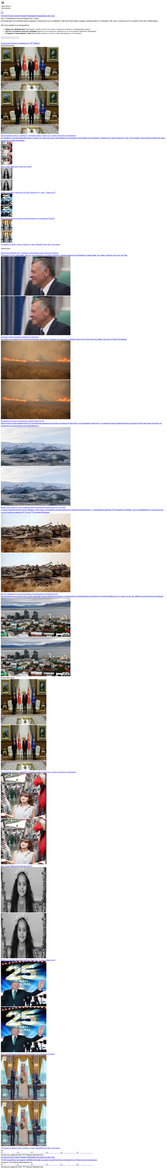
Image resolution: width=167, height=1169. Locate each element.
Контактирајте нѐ (20, 1160)
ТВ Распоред (6, 1160)
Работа (31, 1160)
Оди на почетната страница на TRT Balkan (20, 43)
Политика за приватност (65, 1160)
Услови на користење (44, 1160)
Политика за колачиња (86, 1160)
